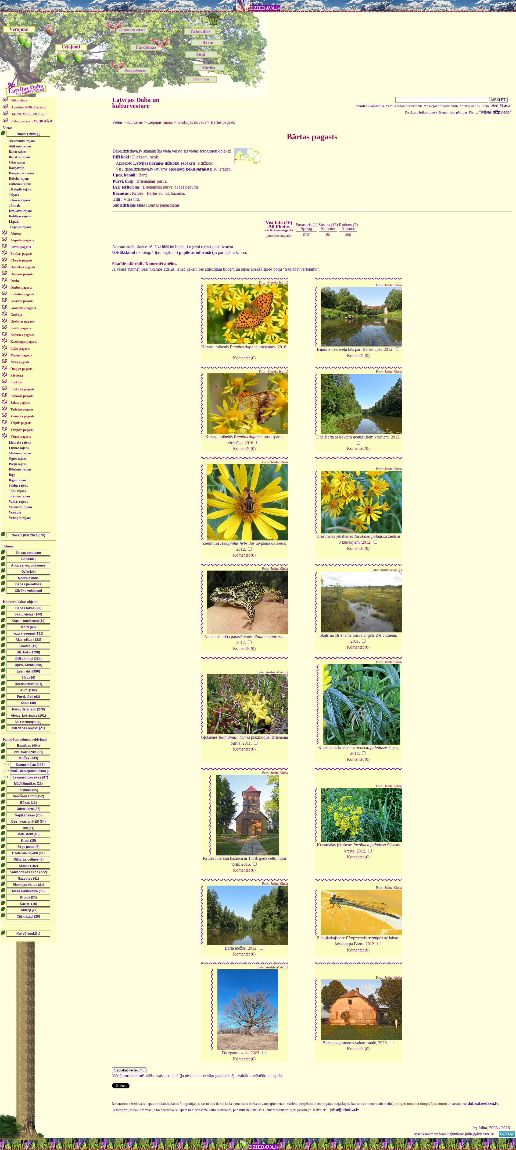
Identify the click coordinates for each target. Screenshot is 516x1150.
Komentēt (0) (244, 358)
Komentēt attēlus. (161, 263)
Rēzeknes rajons (20, 469)
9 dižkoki (205, 163)
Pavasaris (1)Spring (306, 226)
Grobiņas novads (191, 122)
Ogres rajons (18, 459)
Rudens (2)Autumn (348, 226)
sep (348, 234)
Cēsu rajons (17, 162)
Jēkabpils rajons (20, 189)
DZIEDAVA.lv (265, 8)
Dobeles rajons (19, 179)
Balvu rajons (18, 152)
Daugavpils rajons (21, 173)
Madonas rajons (20, 453)
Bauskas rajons (19, 157)
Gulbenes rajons (20, 184)
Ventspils (15, 512)
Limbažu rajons (20, 442)
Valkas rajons (18, 502)
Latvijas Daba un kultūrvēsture (135, 102)
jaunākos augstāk (279, 235)
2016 (282, 347)
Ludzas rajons (19, 448)
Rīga (12, 475)
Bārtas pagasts (223, 122)
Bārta (143, 175)
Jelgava (14, 195)
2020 (382, 1043)
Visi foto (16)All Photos (279, 226)
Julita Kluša (393, 285)
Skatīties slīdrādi (127, 263)
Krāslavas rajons (20, 211)
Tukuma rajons (19, 496)
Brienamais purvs (151, 181)
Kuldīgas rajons (20, 216)
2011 (354, 641)
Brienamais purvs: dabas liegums (170, 187)
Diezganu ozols (145, 157)
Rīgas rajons (17, 480)
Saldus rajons (18, 485)
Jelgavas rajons (19, 200)
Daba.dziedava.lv (31, 121)
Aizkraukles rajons (22, 141)
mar (306, 234)
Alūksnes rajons (20, 146)
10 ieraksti (222, 169)
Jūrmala (14, 205)
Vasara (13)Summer (328, 226)
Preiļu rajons (18, 464)
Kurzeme (135, 122)
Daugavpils (16, 168)
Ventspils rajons (20, 518)
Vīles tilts (131, 199)
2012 (388, 349)
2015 (245, 864)
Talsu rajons (17, 491)
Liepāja (14, 222)
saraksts (28, 107)
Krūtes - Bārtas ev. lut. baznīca (158, 193)
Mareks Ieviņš (277, 282)
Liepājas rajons (20, 227)
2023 (254, 1052)
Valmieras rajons (20, 507)
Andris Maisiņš (391, 570)
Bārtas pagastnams (164, 205)
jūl (328, 234)
